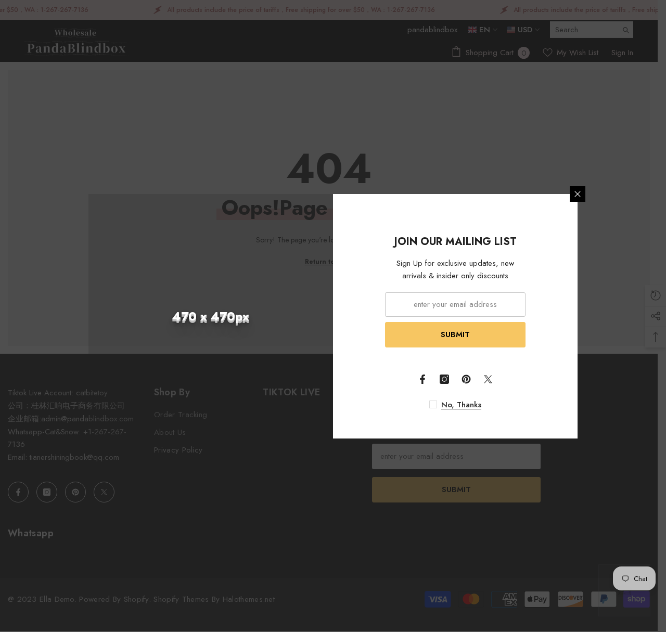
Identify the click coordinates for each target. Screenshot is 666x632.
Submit (455, 334)
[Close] (577, 194)
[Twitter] (488, 379)
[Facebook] (422, 379)
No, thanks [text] (461, 404)
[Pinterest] (466, 379)
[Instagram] (444, 379)
